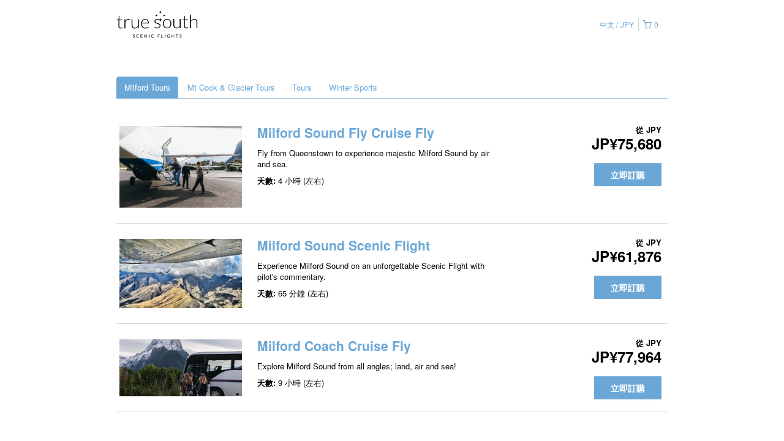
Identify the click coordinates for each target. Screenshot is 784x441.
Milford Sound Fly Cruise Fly (345, 132)
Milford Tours (147, 87)
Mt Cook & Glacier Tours (231, 87)
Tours (302, 87)
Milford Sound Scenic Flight (343, 245)
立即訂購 (628, 174)
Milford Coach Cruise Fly (334, 345)
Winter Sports (353, 87)
